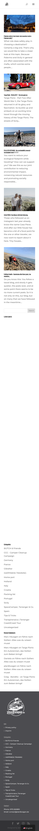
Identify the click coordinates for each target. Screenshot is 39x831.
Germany (8, 560)
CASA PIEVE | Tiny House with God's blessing (16, 215)
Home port (9, 577)
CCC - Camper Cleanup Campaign (18, 744)
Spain (6, 611)
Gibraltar (8, 569)
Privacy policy (10, 727)
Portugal (8, 598)
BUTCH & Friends (12, 548)
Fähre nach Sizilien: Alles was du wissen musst (18, 640)
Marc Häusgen (11, 637)
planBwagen (10, 666)
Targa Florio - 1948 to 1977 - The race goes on (15, 95)
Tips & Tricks (10, 615)
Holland (8, 581)
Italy (6, 586)
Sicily (6, 603)
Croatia (7, 590)
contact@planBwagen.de (19, 812)
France (7, 564)
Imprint (8, 731)
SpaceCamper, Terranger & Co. (19, 607)
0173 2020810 (15, 809)
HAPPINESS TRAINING (15, 573)
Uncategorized (11, 627)
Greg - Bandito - (12, 677)
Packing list (9, 594)
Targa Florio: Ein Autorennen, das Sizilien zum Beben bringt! (19, 650)
